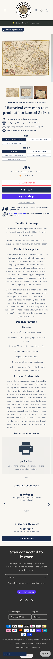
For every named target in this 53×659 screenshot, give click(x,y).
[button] (5, 10)
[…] (12, 92)
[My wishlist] (41, 10)
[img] (26, 494)
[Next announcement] (48, 23)
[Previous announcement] (4, 23)
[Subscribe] (45, 577)
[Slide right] (50, 93)
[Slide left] (2, 93)
